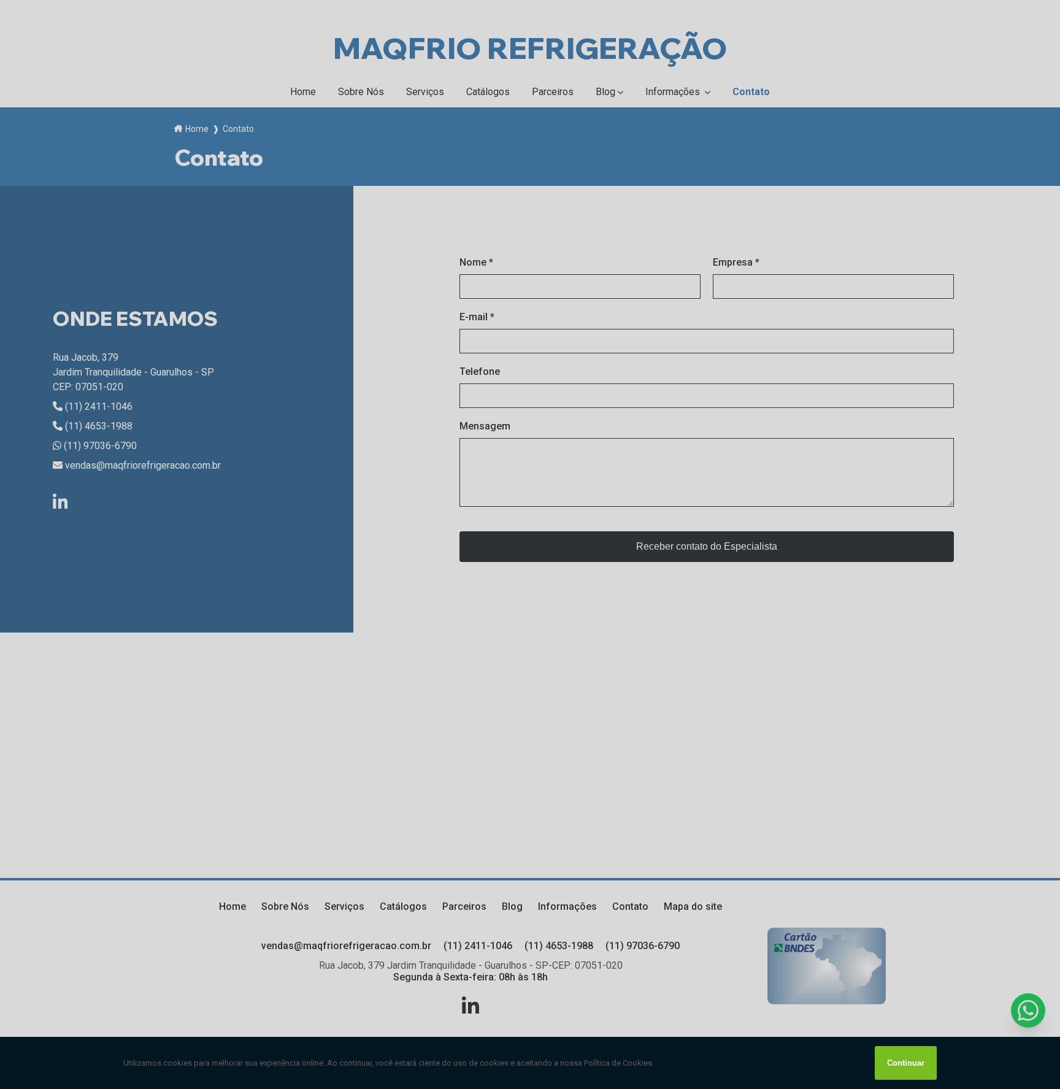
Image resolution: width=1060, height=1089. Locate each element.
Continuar (905, 1063)
